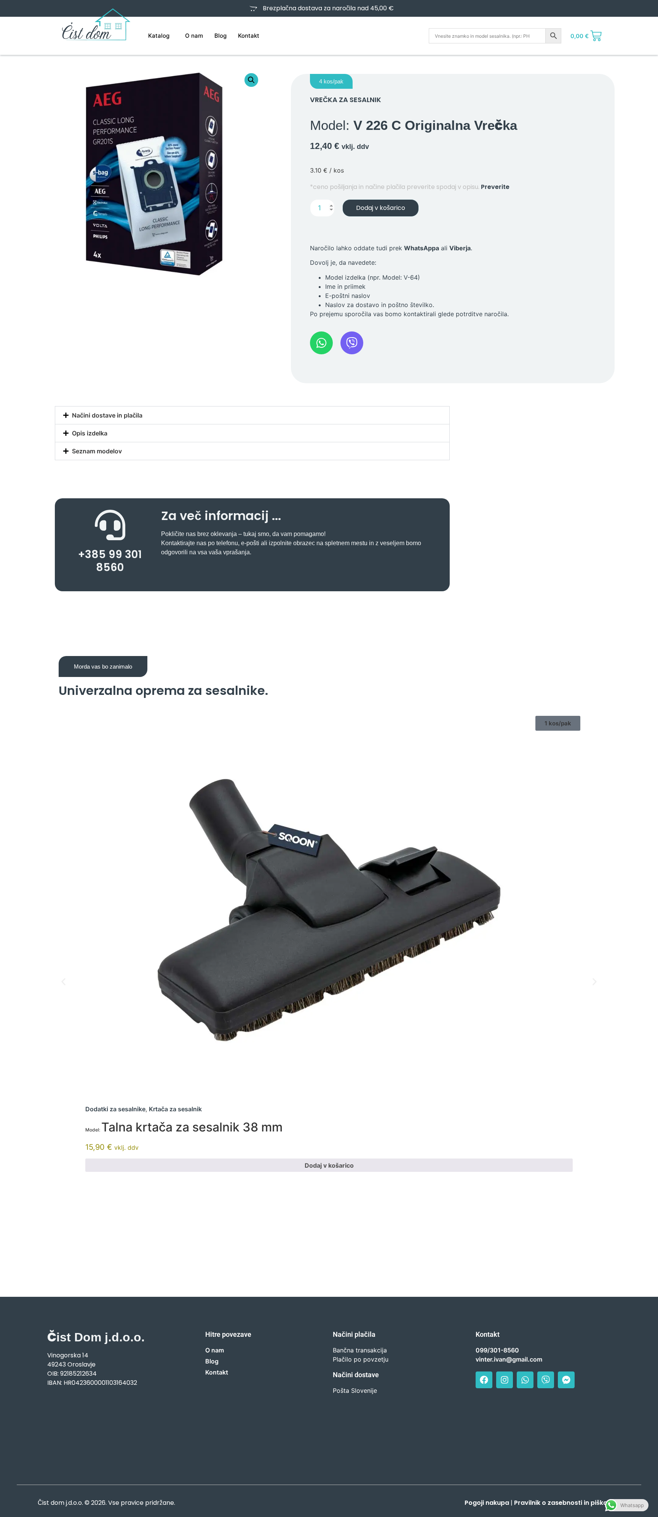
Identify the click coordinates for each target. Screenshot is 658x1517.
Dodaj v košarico (380, 207)
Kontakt (248, 35)
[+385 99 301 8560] (110, 525)
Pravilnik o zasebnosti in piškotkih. (567, 1502)
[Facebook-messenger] (566, 1379)
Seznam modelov (97, 451)
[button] (251, 80)
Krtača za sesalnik (175, 1109)
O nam (194, 35)
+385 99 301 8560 (110, 561)
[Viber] (545, 1379)
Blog (220, 35)
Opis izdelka (89, 433)
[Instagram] (504, 1379)
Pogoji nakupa (487, 1502)
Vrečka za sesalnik (345, 99)
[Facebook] (484, 1379)
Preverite (495, 186)
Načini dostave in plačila (107, 415)
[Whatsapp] (525, 1379)
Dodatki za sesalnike (115, 1109)
